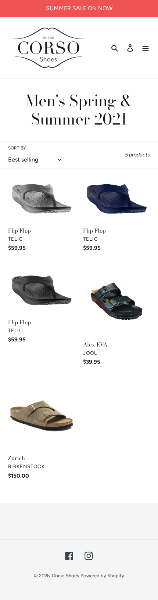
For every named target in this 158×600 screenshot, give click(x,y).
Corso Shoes (65, 575)
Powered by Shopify (102, 575)
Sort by (17, 148)
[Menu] (145, 48)
